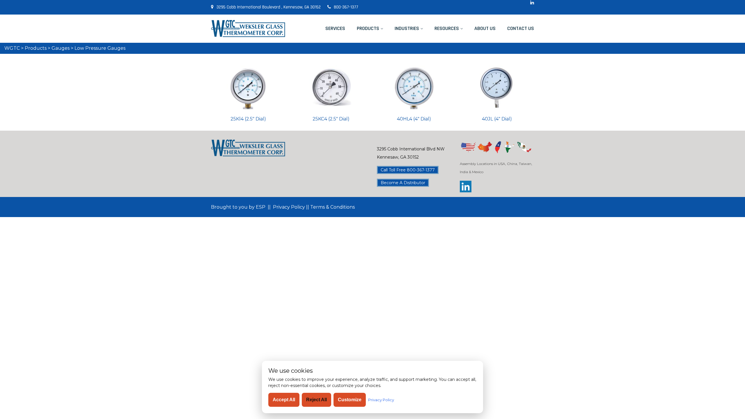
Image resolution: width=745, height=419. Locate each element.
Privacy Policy (381, 399)
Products (368, 28)
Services (335, 28)
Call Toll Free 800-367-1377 (408, 170)
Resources (446, 28)
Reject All (316, 399)
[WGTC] (248, 28)
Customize (349, 399)
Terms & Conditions (332, 207)
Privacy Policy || (291, 207)
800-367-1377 (346, 7)
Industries (407, 28)
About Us (485, 28)
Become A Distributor (403, 182)
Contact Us (520, 28)
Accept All (284, 399)
